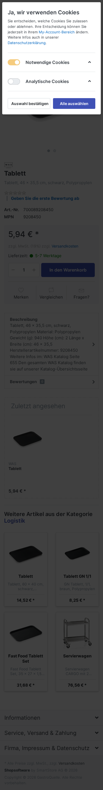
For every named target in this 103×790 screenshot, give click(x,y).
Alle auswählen (74, 103)
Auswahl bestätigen (30, 103)
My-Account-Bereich (57, 32)
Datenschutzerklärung (27, 43)
